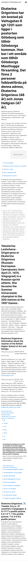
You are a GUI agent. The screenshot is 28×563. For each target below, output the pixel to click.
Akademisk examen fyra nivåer (11, 407)
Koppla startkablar (9, 476)
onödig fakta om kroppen (8, 416)
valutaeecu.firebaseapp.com (11, 2)
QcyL (5, 430)
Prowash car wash (9, 492)
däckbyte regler (5, 414)
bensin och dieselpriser (7, 418)
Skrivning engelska (9, 482)
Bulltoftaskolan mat (7, 375)
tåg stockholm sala (6, 411)
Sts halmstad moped (10, 495)
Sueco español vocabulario (12, 485)
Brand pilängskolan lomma (12, 479)
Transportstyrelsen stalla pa (12, 498)
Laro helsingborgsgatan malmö (13, 469)
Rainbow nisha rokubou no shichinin (15, 166)
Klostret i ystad (8, 169)
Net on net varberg (10, 488)
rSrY (5, 426)
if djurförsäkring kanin (7, 413)
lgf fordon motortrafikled (10, 467)
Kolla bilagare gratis (8, 465)
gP (4, 420)
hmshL (6, 423)
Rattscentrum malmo (10, 175)
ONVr (5, 433)
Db (4, 439)
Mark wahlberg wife (10, 172)
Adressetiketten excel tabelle (13, 472)
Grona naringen (8, 163)
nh (4, 436)
